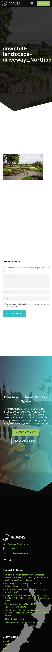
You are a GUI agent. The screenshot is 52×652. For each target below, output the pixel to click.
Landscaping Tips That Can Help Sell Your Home (25, 622)
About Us (6, 641)
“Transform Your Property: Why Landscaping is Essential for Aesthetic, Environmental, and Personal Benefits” (27, 613)
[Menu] (32, 3)
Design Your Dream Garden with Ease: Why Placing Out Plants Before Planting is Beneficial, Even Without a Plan (27, 598)
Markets (6, 648)
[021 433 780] (5, 548)
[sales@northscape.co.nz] (5, 553)
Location (6, 645)
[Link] (11, 3)
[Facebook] (5, 559)
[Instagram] (10, 559)
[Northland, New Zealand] (5, 544)
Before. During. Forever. (14, 619)
